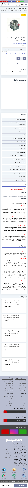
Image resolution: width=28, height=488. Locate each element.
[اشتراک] (5, 411)
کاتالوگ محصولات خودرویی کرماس (17, 189)
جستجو (5, 4)
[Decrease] (24, 58)
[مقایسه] (12, 311)
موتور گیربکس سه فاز (9, 381)
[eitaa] (18, 2)
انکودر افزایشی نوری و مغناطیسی (14, 53)
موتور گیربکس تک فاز (8, 383)
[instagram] (14, 431)
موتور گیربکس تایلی (9, 388)
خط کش (24, 406)
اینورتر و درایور (23, 397)
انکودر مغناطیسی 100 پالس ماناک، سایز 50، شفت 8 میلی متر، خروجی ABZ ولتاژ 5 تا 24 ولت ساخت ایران (11, 317)
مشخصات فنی (23, 115)
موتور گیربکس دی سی (8, 386)
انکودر (15, 8)
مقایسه (7, 63)
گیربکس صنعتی (10, 403)
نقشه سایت (8, 451)
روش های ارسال (22, 246)
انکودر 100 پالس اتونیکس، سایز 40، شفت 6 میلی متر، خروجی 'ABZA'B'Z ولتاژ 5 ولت (11, 346)
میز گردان (11, 399)
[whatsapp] (22, 1)
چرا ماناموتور (8, 449)
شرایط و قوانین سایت (6, 457)
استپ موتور (23, 399)
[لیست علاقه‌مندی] (15, 311)
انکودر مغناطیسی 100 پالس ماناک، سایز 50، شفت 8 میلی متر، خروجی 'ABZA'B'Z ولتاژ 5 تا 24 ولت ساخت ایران (11, 332)
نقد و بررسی (23, 192)
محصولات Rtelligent (8, 397)
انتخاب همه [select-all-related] (23, 83)
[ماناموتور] (20, 4)
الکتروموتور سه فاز (22, 381)
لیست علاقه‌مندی (20, 63)
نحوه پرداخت (23, 198)
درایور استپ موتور (9, 406)
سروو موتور (24, 401)
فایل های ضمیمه (22, 185)
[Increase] (18, 58)
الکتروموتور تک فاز (22, 383)
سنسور (19, 8)
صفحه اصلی (24, 8)
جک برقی (11, 401)
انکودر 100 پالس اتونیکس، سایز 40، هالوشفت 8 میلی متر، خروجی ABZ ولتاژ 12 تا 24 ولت (11, 361)
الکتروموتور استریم (22, 388)
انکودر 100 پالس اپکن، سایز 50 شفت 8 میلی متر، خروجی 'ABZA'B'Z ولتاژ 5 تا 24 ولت (11, 302)
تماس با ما (9, 447)
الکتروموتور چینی (22, 390)
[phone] (5, 432)
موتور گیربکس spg (9, 390)
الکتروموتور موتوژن (22, 386)
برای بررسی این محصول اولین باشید (19, 43)
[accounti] (8, 5)
